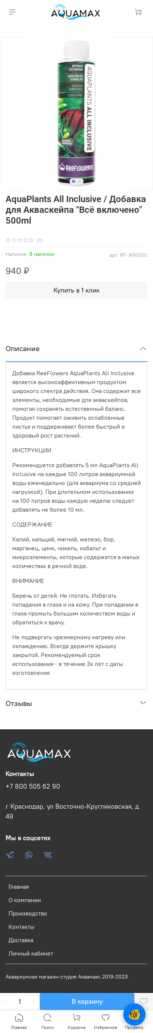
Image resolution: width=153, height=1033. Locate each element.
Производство (28, 913)
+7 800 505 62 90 (33, 786)
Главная (19, 886)
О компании (25, 900)
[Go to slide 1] (73, 181)
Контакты (21, 926)
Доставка (21, 940)
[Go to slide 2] (79, 181)
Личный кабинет (31, 953)
